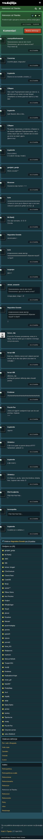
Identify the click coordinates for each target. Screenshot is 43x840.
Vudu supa (5, 747)
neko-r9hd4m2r (10, 734)
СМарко (10, 88)
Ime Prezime (9, 596)
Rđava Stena (9, 592)
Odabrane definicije (9, 739)
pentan (7, 709)
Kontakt (23, 837)
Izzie (9, 197)
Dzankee (8, 617)
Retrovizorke (6, 798)
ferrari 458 (11, 353)
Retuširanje (6, 810)
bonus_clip (11, 333)
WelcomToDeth (10, 659)
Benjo (7, 584)
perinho (7, 630)
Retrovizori (5, 794)
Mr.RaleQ (10, 217)
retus (4, 806)
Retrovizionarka (7, 781)
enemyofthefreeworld (15, 38)
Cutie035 (8, 580)
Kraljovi (7, 600)
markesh (8, 655)
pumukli (7, 642)
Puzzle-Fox (11, 407)
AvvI (6, 692)
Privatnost (13, 837)
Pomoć (18, 837)
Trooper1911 (9, 663)
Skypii (7, 609)
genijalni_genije (13, 167)
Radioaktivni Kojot (11, 675)
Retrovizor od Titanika (11, 8)
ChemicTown (9, 575)
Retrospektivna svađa (9, 773)
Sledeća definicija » (33, 31)
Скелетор (11, 58)
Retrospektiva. (7, 769)
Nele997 (7, 684)
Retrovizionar (6, 777)
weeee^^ (8, 588)
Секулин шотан (10, 730)
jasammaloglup (10, 625)
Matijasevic (8, 650)
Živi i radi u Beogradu (9, 743)
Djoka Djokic (9, 705)
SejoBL (7, 696)
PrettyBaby (8, 688)
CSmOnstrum (9, 571)
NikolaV (7, 621)
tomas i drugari (10, 567)
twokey (7, 713)
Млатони (10, 182)
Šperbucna (8, 717)
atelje (6, 701)
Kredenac (10, 392)
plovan (7, 613)
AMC (6, 559)
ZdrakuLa (10, 442)
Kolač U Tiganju (6, 831)
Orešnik (5, 755)
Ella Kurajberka (13, 492)
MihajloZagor (9, 605)
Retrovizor (5, 785)
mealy (7, 721)
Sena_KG (8, 646)
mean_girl (8, 680)
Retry (4, 802)
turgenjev (10, 269)
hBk (6, 563)
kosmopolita (11, 509)
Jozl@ (7, 667)
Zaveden (5, 751)
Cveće (4, 760)
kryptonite (36, 24)
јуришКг (7, 634)
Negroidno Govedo (14, 235)
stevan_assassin (13, 285)
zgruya (7, 638)
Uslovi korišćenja (5, 837)
